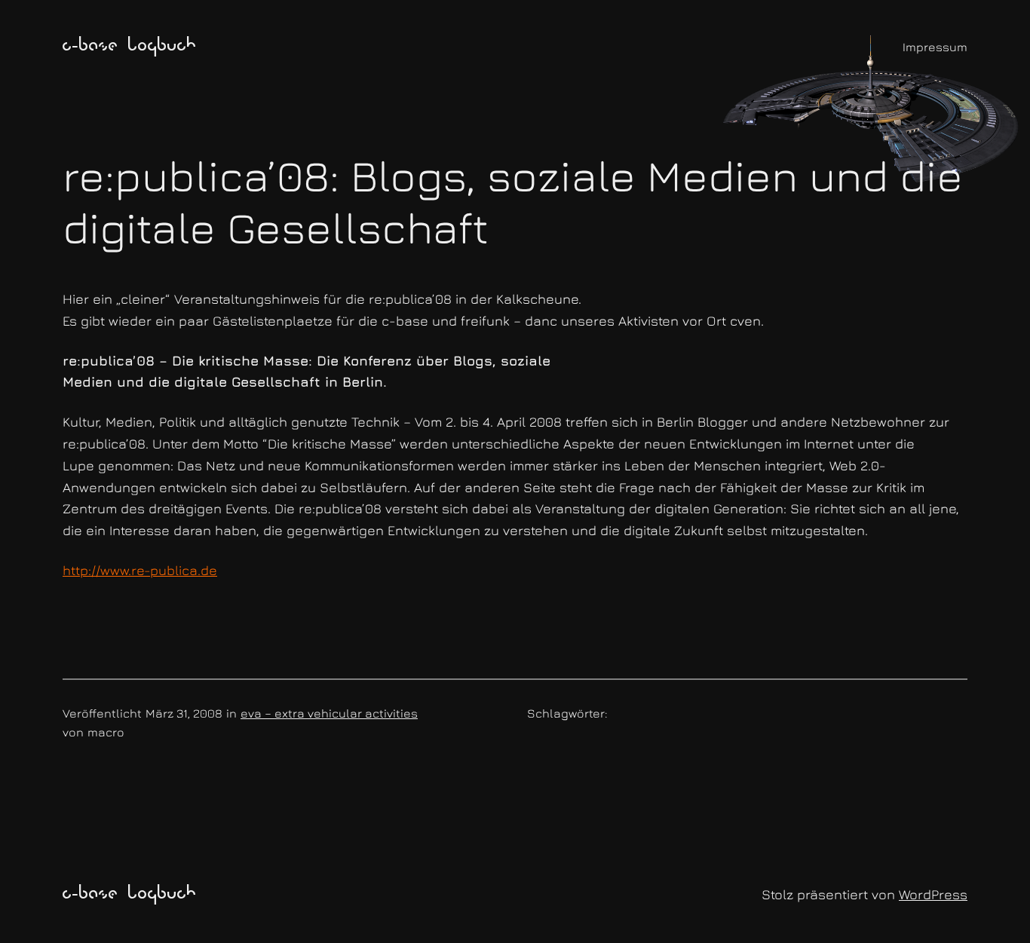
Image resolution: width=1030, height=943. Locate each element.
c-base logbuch (130, 47)
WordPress (933, 894)
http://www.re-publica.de (140, 570)
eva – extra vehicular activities (329, 713)
